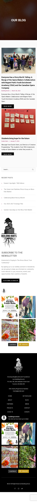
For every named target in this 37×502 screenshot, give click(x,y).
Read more (8, 106)
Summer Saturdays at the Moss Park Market (18, 210)
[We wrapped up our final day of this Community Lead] (9, 330)
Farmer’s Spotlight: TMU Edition (14, 183)
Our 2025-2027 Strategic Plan (13, 204)
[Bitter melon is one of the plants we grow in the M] (27, 330)
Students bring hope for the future (15, 138)
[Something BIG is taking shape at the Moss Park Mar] (27, 307)
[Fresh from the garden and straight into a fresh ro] (9, 307)
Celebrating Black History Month (14, 198)
